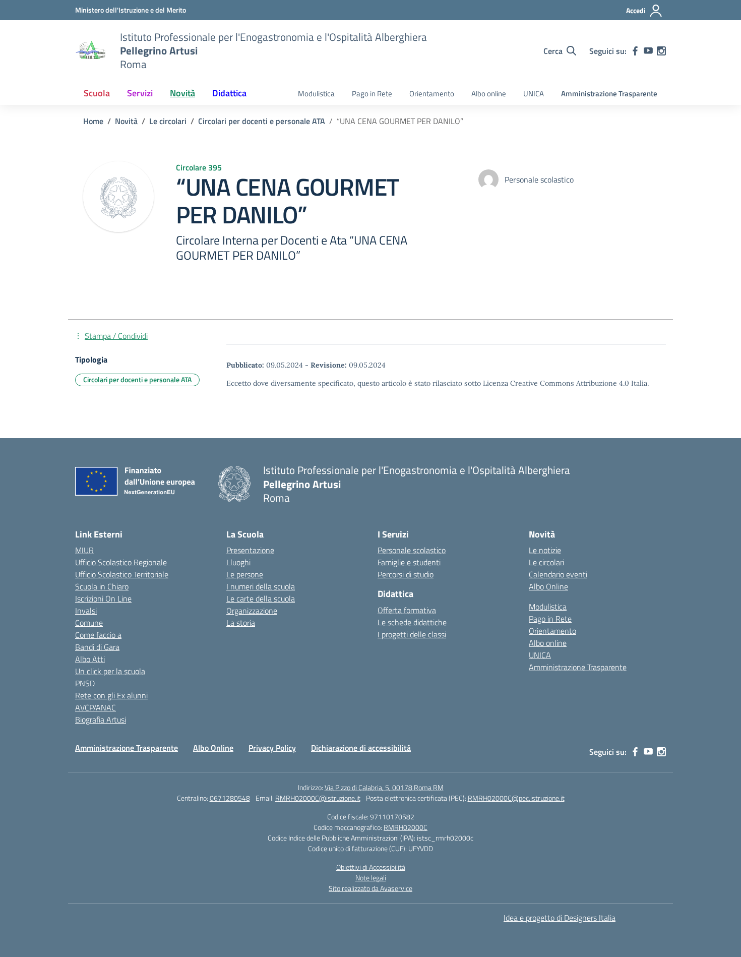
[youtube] (648, 50)
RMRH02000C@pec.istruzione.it (516, 798)
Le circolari (546, 562)
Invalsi (86, 611)
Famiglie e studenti (409, 562)
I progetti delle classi (412, 634)
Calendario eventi (558, 574)
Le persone (244, 574)
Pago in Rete (372, 93)
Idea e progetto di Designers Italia (559, 918)
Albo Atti (90, 659)
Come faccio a (98, 635)
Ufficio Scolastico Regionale (121, 562)
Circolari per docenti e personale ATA (137, 379)
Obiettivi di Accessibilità (370, 867)
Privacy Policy (272, 748)
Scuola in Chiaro (102, 586)
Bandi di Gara (97, 647)
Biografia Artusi (100, 719)
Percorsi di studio (406, 574)
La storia (240, 623)
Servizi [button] (140, 93)
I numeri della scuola (260, 586)
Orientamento (431, 93)
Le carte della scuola (260, 598)
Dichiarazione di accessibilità (361, 748)
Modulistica (316, 93)
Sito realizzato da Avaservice (370, 888)
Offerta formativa (407, 610)
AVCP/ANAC (95, 707)
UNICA (533, 93)
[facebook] (635, 50)
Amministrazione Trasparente (609, 93)
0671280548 (230, 798)
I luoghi (238, 562)
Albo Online (548, 586)
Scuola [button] (97, 93)
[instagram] (661, 50)
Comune (89, 623)
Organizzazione (251, 611)
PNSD (85, 683)
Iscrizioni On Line (103, 598)
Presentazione (250, 550)
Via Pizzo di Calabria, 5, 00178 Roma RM (384, 787)
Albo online (488, 93)
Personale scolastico (412, 550)
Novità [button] (182, 93)
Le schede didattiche (412, 622)
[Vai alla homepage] (91, 51)
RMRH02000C (405, 827)
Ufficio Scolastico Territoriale (121, 574)
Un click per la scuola (110, 671)
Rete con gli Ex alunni (111, 695)
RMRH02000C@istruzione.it (317, 798)
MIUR (84, 550)
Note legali (370, 877)
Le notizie (545, 550)
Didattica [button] (229, 93)
